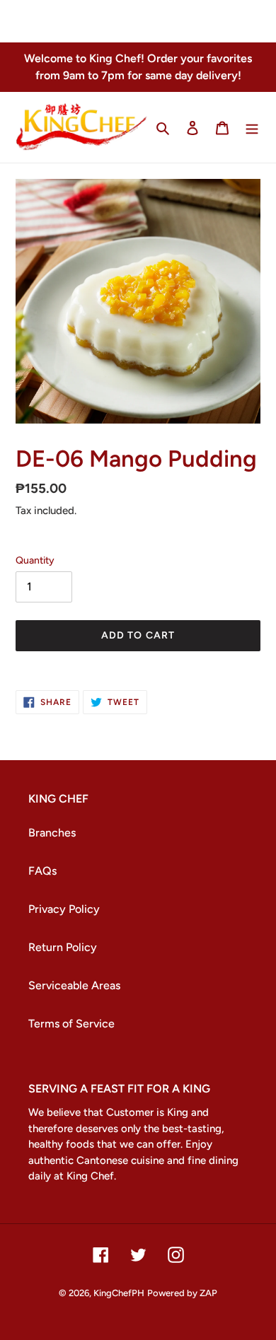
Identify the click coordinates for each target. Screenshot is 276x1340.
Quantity (35, 560)
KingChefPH (118, 1293)
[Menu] (252, 127)
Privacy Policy (64, 909)
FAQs (42, 871)
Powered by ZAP (182, 1293)
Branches (52, 832)
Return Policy (62, 947)
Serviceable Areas (74, 985)
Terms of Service (71, 1023)
